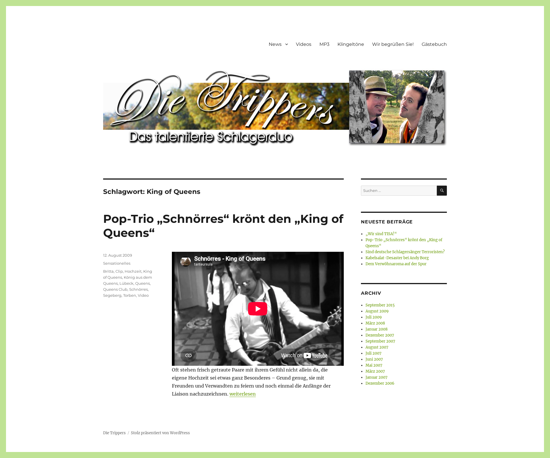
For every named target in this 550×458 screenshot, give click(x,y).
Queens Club (115, 289)
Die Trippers (114, 433)
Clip (119, 271)
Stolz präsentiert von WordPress (160, 433)
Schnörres (138, 289)
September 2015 (380, 305)
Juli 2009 (374, 317)
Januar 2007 (377, 377)
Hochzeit (133, 271)
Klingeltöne (350, 44)
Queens (142, 283)
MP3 (324, 44)
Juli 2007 (374, 353)
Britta (108, 271)
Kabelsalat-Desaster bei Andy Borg (397, 257)
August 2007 (377, 347)
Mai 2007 (374, 365)
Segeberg (112, 295)
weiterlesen (242, 394)
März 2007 (375, 371)
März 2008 (375, 323)
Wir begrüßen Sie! (393, 44)
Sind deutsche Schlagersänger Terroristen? (405, 251)
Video (143, 295)
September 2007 (380, 341)
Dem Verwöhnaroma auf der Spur (396, 264)
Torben (129, 295)
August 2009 (377, 311)
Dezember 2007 (380, 335)
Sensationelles (116, 263)
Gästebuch (434, 44)
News (275, 44)
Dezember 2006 (380, 383)
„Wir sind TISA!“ (381, 233)
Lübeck (126, 283)
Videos (303, 44)
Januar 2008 (377, 329)
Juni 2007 (374, 359)
